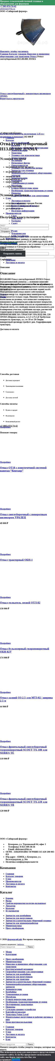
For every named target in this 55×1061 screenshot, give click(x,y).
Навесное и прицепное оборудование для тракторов (25, 55)
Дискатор (10, 906)
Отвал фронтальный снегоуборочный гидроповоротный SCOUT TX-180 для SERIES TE (23, 749)
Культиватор (12, 911)
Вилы (9, 901)
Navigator (16, 221)
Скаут (14, 223)
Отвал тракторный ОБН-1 (16, 559)
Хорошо (16, 1059)
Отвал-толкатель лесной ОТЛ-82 (20, 602)
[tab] (30, 260)
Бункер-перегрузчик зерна (24, 188)
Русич (14, 231)
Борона (9, 898)
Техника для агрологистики (25, 155)
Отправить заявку (12, 253)
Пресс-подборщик (15, 928)
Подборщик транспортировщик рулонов (32, 190)
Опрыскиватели (19, 165)
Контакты (11, 886)
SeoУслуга (20, 944)
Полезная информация (22, 211)
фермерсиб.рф (14, 939)
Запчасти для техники (22, 170)
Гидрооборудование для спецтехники (30, 195)
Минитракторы (14, 925)
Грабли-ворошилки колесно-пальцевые (26, 903)
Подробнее (5, 427)
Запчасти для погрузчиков (19, 918)
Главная (4, 54)
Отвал (33, 56)
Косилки (10, 908)
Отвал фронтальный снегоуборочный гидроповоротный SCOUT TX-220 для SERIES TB (23, 801)
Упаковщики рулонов (22, 183)
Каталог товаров (18, 54)
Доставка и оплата (20, 200)
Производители (13, 881)
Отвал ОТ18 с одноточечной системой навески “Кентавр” (23, 469)
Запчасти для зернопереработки (22, 923)
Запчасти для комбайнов (18, 915)
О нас (8, 879)
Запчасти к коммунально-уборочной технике (28, 920)
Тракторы (16, 153)
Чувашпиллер (18, 233)
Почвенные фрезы (20, 163)
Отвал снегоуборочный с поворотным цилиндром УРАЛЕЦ (23, 516)
